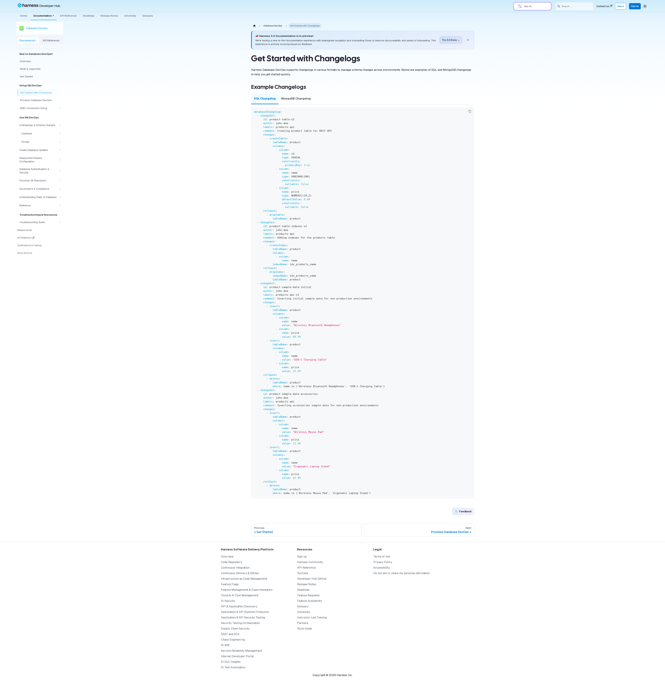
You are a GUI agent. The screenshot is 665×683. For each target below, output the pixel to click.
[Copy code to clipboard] (470, 111)
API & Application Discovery (239, 606)
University (130, 15)
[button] (40, 108)
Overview (227, 556)
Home (23, 15)
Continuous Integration (235, 567)
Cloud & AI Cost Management (239, 595)
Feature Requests (308, 595)
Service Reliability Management (241, 651)
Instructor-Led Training (312, 617)
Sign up (635, 6)
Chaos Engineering (233, 639)
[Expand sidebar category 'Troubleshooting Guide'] (60, 222)
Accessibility (381, 567)
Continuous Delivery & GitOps (240, 573)
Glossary (147, 15)
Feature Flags (230, 584)
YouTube (302, 573)
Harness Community (310, 562)
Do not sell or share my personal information (401, 573)
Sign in (620, 6)
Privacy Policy (382, 562)
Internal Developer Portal (237, 656)
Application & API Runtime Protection (245, 612)
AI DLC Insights (231, 662)
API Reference (68, 15)
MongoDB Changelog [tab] (296, 98)
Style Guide (304, 628)
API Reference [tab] (51, 40)
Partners (302, 623)
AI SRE (225, 645)
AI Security (228, 601)
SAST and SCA (230, 634)
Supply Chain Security (235, 628)
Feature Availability (309, 601)
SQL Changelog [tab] (265, 98)
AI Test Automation (233, 667)
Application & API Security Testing (243, 617)
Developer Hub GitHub (311, 579)
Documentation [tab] (29, 40)
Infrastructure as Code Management (244, 579)
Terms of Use (381, 556)
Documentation (43, 15)
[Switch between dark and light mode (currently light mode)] (645, 6)
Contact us (602, 6)
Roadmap (88, 15)
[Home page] (254, 25)
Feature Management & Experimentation (246, 590)
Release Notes (109, 15)
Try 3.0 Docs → (451, 40)
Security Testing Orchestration (240, 623)
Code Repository (231, 562)
